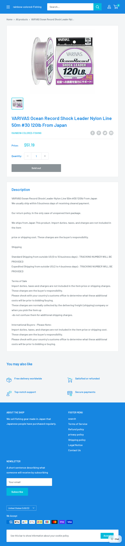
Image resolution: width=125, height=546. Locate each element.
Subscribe (17, 491)
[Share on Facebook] (92, 132)
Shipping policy (77, 439)
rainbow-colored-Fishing (27, 133)
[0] (116, 7)
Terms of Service (77, 423)
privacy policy (76, 434)
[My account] (109, 7)
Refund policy (76, 429)
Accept (107, 535)
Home (10, 19)
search (72, 418)
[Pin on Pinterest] (99, 132)
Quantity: (17, 155)
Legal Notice (75, 444)
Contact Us (74, 450)
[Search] (97, 6)
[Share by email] (111, 132)
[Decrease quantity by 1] (27, 156)
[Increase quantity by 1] (45, 156)
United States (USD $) (18, 508)
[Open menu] (8, 7)
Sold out (36, 167)
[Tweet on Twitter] (105, 132)
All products (22, 19)
